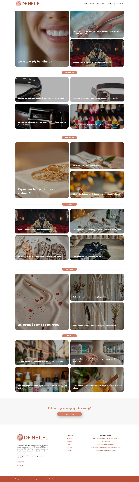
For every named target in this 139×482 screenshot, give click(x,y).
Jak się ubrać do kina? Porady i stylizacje (90, 62)
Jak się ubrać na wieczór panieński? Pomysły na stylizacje (98, 230)
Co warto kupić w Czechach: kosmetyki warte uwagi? (40, 361)
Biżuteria (111, 4)
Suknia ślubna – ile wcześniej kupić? (88, 297)
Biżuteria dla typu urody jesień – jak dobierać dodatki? (96, 194)
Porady (120, 4)
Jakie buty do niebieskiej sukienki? (106, 450)
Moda (86, 4)
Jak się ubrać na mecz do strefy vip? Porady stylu (105, 447)
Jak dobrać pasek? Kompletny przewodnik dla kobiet (95, 98)
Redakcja (20, 461)
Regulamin (52, 479)
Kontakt (20, 465)
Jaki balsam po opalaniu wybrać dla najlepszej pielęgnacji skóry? (42, 386)
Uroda (92, 4)
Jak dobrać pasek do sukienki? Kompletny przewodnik (41, 98)
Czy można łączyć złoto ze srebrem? (35, 191)
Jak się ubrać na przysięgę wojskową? (89, 256)
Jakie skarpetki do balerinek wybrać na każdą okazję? (96, 125)
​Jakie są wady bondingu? (35, 62)
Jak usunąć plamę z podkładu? (38, 325)
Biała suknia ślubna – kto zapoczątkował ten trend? (95, 325)
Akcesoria (101, 4)
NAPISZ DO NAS (69, 414)
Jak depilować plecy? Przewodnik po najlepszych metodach (94, 360)
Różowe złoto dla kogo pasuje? (86, 165)
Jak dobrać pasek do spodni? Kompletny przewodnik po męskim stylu (42, 123)
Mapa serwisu (38, 479)
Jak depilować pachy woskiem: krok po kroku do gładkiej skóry (97, 386)
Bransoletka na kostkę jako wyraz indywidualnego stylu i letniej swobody (97, 32)
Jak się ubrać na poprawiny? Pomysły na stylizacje (39, 256)
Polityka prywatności (21, 479)
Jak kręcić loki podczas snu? (105, 444)
